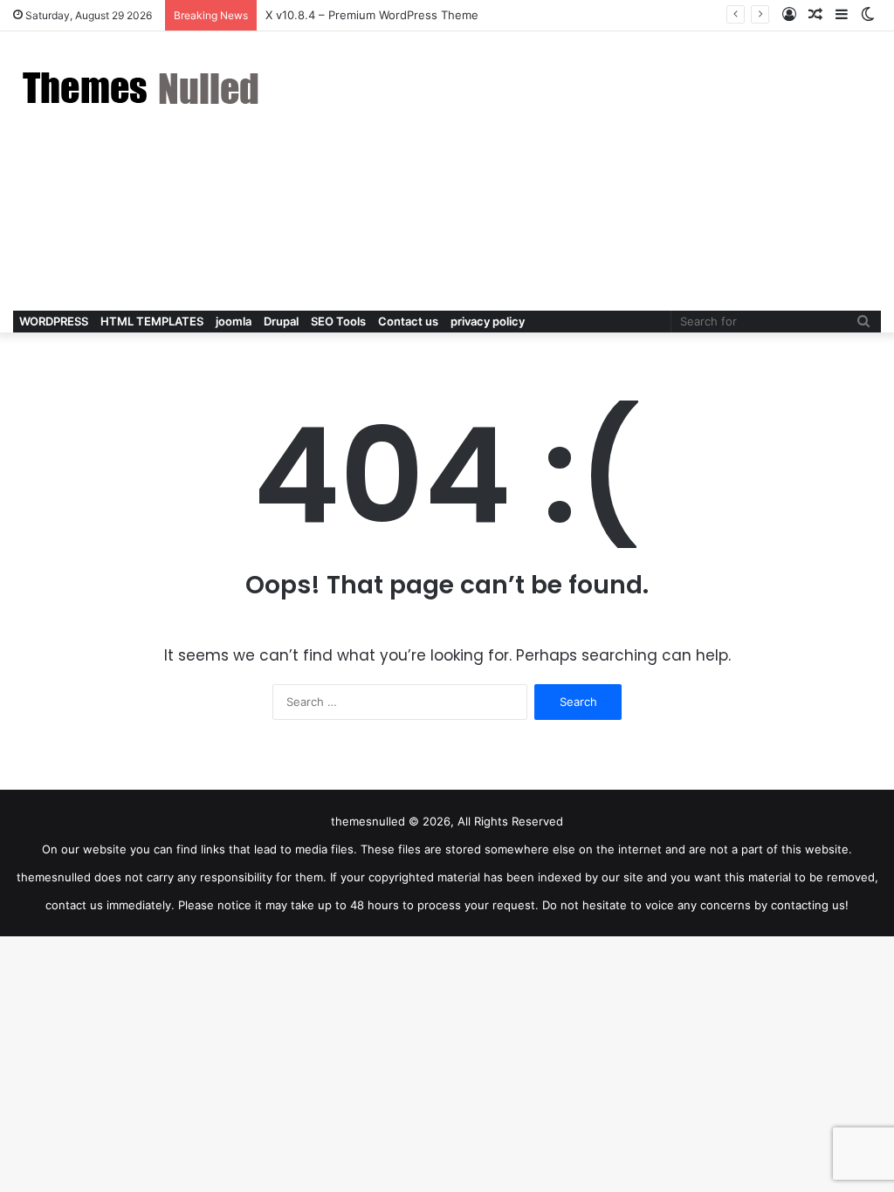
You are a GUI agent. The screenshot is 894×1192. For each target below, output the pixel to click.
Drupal (281, 321)
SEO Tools (338, 321)
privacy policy (487, 321)
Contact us (408, 321)
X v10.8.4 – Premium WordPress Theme (371, 15)
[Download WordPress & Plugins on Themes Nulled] (144, 87)
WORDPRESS (53, 321)
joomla (233, 321)
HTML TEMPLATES (151, 321)
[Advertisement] (596, 171)
